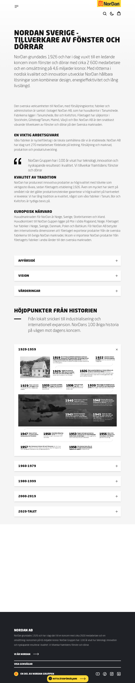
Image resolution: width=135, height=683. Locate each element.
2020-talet (27, 511)
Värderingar (29, 291)
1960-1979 (27, 466)
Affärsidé (26, 261)
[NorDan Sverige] (109, 3)
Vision (23, 276)
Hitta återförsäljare (65, 678)
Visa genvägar (23, 663)
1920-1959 (27, 349)
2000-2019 (27, 496)
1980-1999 (27, 481)
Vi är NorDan (22, 654)
